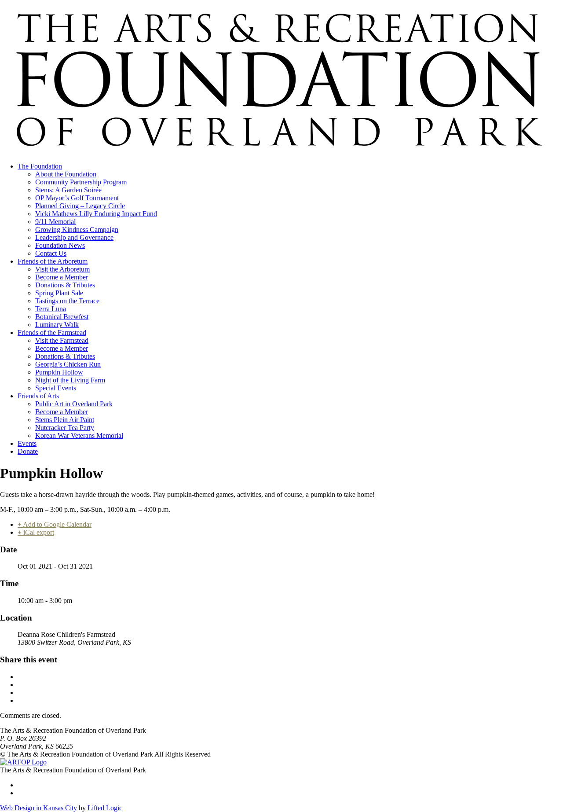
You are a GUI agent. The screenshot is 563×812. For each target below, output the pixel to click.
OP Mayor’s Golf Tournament (77, 198)
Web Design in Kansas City (38, 808)
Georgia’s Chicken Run (68, 364)
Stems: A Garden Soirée (68, 190)
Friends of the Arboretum (53, 261)
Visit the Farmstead (61, 340)
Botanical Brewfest (61, 316)
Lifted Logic (105, 808)
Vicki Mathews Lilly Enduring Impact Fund (96, 213)
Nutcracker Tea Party (64, 427)
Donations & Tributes (65, 285)
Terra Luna (50, 308)
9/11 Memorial (55, 221)
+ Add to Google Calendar (54, 524)
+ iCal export (36, 532)
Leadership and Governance (74, 237)
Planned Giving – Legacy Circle (80, 205)
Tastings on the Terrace (67, 301)
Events (27, 443)
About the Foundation (65, 174)
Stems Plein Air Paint (64, 419)
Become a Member (61, 277)
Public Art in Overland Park (74, 404)
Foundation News (60, 245)
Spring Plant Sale (59, 293)
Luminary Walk (57, 324)
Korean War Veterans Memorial (79, 435)
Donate (28, 451)
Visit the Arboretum (62, 269)
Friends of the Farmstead (52, 332)
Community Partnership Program (81, 182)
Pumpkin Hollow (59, 372)
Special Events (55, 388)
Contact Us (50, 253)
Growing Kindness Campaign (76, 229)
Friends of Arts (38, 396)
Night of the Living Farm (70, 380)
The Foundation (40, 166)
